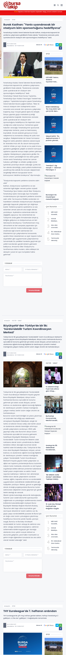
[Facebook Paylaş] (60, 48)
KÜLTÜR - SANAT (17, 320)
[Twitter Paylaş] (57, 44)
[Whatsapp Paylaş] (60, 44)
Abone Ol (39, 45)
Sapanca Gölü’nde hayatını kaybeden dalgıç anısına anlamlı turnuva (38, 12)
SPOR (13, 20)
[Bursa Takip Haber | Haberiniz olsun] (12, 5)
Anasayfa (7, 20)
